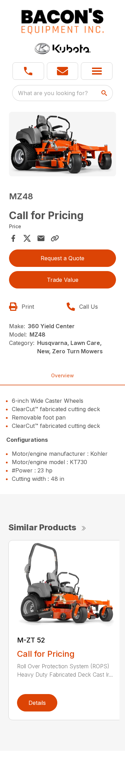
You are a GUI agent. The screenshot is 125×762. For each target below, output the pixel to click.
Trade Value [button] (62, 279)
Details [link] (37, 702)
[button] (28, 71)
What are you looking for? (53, 93)
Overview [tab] (62, 375)
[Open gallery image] (62, 144)
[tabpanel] (62, 145)
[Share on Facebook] (13, 238)
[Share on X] (27, 238)
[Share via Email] (41, 238)
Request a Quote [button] (62, 258)
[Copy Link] (55, 238)
